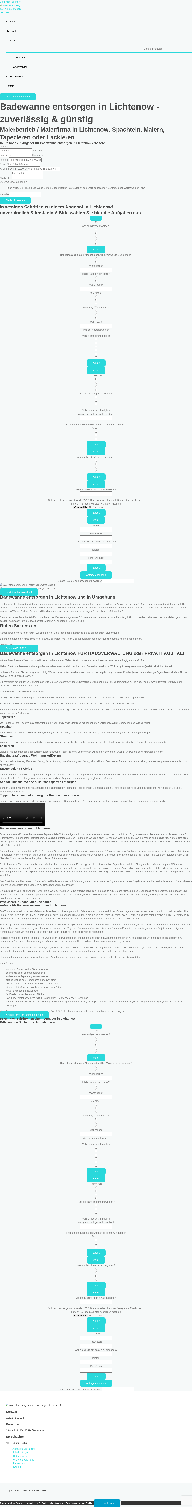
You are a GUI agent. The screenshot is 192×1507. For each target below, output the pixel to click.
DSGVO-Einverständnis (13, 182)
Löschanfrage (20, 1452)
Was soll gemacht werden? (96, 226)
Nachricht (6, 178)
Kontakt (17, 1467)
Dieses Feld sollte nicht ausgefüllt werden (80, 581)
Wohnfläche (96, 265)
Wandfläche (96, 284)
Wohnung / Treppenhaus (96, 307)
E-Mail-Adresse (96, 558)
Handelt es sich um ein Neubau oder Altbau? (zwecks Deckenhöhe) (96, 255)
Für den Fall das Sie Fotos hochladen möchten (96, 503)
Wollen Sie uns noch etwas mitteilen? (96, 489)
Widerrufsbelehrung (23, 1459)
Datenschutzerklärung (23, 1449)
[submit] (96, 218)
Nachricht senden (15, 200)
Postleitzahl (96, 533)
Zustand (96, 428)
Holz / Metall (96, 293)
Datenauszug (20, 1456)
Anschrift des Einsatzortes (14, 168)
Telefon (4, 159)
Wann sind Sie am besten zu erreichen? (96, 541)
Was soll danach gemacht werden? (96, 393)
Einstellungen (107, 1503)
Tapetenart (96, 375)
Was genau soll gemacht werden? (96, 414)
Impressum (19, 1463)
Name (4, 146)
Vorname (37, 150)
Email (4, 164)
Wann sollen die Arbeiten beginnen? (96, 457)
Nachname (38, 155)
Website (4, 194)
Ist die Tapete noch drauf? (96, 274)
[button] (18, 96)
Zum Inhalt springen (10, 1)
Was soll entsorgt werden (96, 330)
